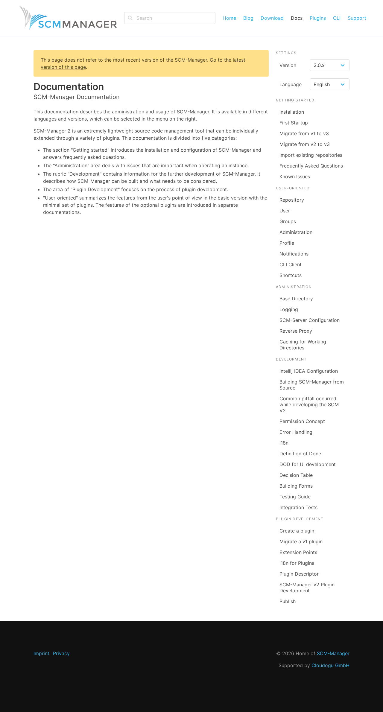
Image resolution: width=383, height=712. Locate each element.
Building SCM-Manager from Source (311, 385)
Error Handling (295, 432)
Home (229, 18)
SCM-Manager (333, 653)
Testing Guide (295, 497)
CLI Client (290, 264)
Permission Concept (302, 421)
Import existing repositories (310, 155)
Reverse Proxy (295, 331)
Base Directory (296, 299)
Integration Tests (298, 507)
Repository (291, 200)
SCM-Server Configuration (309, 320)
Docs (297, 18)
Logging (288, 309)
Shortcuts (290, 275)
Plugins (318, 18)
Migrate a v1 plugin (301, 541)
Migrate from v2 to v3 (304, 144)
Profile (286, 243)
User (284, 211)
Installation (291, 112)
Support (357, 18)
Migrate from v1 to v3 (304, 133)
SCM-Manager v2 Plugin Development (307, 588)
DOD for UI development (307, 464)
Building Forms (296, 486)
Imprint (41, 653)
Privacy (61, 653)
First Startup (293, 123)
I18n (283, 443)
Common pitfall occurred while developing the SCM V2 (309, 404)
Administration (295, 232)
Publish (287, 601)
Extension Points (298, 552)
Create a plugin (296, 531)
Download (272, 18)
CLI (337, 18)
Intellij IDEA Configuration (308, 371)
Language (290, 84)
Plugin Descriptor (299, 574)
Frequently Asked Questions (311, 166)
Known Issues (294, 176)
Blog (248, 18)
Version (287, 65)
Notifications (293, 254)
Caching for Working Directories (302, 345)
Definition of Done (300, 454)
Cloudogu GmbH (330, 665)
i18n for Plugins (296, 563)
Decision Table (296, 475)
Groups (287, 221)
